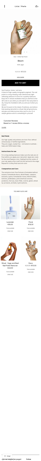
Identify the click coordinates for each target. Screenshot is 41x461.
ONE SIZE (10, 231)
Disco (31, 263)
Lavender (10, 222)
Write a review (23, 123)
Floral (31, 222)
